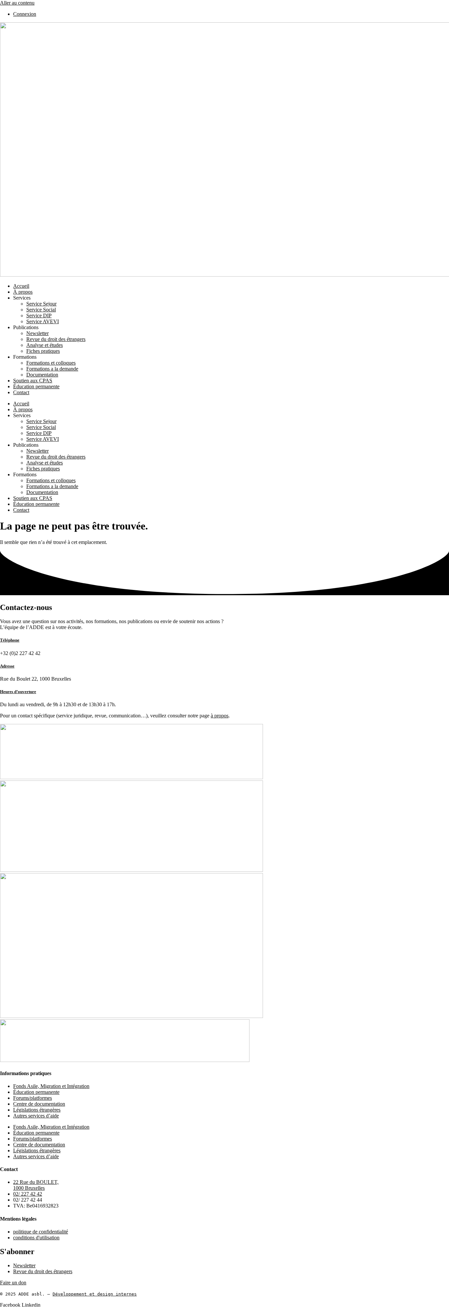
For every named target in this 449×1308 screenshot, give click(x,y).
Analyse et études (44, 345)
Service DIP (39, 315)
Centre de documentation (39, 1104)
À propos (23, 292)
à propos (219, 715)
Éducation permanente (36, 386)
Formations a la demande (52, 369)
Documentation (42, 374)
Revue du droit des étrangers (55, 339)
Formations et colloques (51, 363)
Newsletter (37, 333)
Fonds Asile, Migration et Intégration (51, 1086)
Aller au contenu (17, 3)
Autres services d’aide (36, 1115)
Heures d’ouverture (18, 691)
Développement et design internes (95, 1294)
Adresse (7, 666)
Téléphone (9, 640)
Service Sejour (41, 303)
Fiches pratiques (43, 351)
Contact (21, 392)
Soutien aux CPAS (32, 380)
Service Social (41, 309)
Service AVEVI (42, 321)
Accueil (21, 286)
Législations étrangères (36, 1110)
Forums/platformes (32, 1098)
